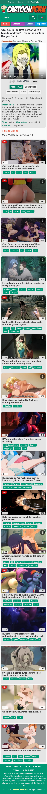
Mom (24, 367)
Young (32, 172)
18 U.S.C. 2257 (28, 770)
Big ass (16, 211)
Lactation (37, 562)
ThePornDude (33, 2)
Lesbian (7, 328)
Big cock (17, 41)
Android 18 (34, 122)
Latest (30, 24)
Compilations (13, 445)
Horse (26, 526)
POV (40, 41)
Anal (9, 601)
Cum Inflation (26, 523)
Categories (18, 24)
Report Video (30, 87)
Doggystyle (8, 448)
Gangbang (15, 367)
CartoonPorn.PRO (20, 790)
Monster (31, 289)
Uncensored (14, 331)
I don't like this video (13, 81)
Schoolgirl (7, 406)
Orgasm (22, 679)
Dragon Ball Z (19, 125)
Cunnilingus (37, 328)
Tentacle (32, 640)
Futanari (7, 523)
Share (23, 92)
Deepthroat (17, 526)
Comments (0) (34, 92)
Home (5, 24)
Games (19, 328)
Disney (6, 487)
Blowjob (26, 41)
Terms (16, 770)
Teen (26, 172)
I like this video (10, 81)
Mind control (27, 484)
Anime (34, 41)
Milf (23, 211)
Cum (13, 718)
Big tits (22, 289)
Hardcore (17, 406)
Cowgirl (6, 172)
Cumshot (28, 760)
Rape (14, 756)
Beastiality (38, 484)
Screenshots (12, 92)
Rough (14, 289)
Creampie (14, 250)
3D (13, 172)
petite (11, 122)
